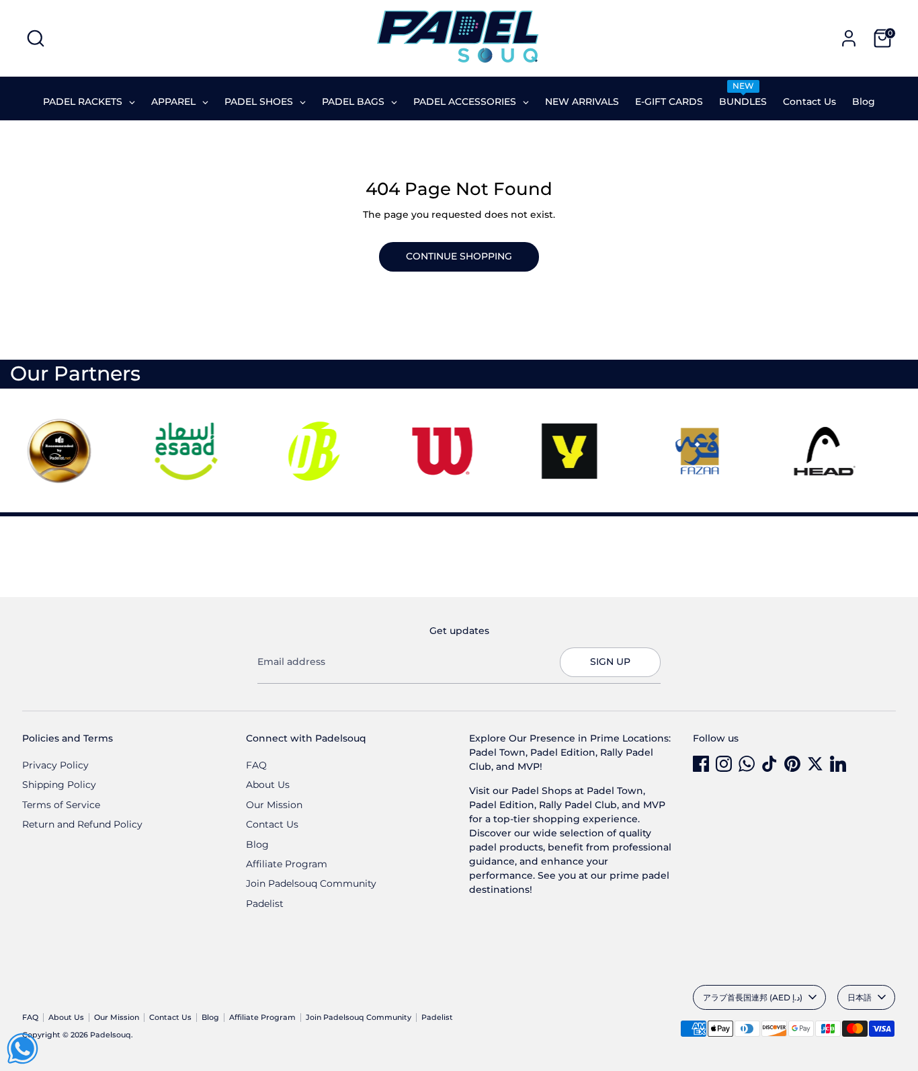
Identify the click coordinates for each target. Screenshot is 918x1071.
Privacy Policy (55, 765)
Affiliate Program (286, 864)
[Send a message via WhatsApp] (22, 1048)
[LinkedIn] (838, 764)
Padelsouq (110, 1035)
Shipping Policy (59, 785)
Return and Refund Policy (82, 824)
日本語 (859, 997)
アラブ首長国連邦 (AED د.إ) (752, 997)
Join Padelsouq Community (311, 883)
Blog (257, 844)
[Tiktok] (769, 764)
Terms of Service (61, 805)
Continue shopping (459, 256)
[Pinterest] (792, 764)
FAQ (256, 765)
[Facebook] (701, 764)
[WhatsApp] (747, 764)
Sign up (610, 662)
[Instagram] (724, 764)
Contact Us (272, 824)
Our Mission (274, 805)
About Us (268, 785)
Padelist (265, 904)
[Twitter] (815, 764)
